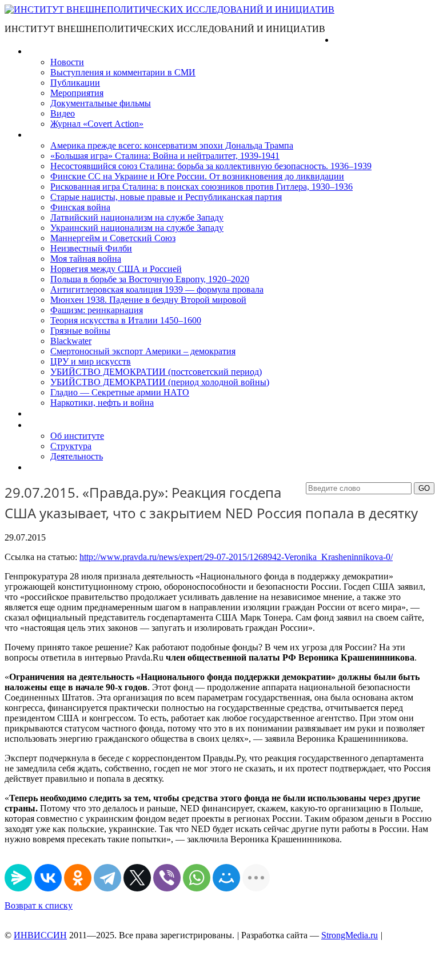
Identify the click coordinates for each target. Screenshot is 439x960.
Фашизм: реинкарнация (96, 310)
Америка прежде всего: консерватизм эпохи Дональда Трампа (171, 145)
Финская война (80, 207)
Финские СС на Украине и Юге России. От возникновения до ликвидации (197, 176)
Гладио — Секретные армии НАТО (119, 392)
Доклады (44, 413)
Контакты (46, 467)
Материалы (50, 51)
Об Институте (54, 424)
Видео (62, 113)
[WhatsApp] (196, 877)
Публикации (75, 82)
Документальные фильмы (100, 103)
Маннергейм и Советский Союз (112, 238)
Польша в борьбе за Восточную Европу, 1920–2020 (149, 279)
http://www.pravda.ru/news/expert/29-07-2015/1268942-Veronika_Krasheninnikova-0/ (236, 557)
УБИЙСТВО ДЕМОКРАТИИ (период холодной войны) (159, 382)
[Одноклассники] (77, 877)
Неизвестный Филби (91, 248)
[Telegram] (107, 877)
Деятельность (76, 456)
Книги (39, 134)
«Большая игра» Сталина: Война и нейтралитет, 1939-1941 (165, 156)
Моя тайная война (85, 258)
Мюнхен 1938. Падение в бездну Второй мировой (148, 300)
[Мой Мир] (226, 877)
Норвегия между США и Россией (116, 269)
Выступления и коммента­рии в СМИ (122, 72)
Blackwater (70, 341)
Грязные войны (80, 330)
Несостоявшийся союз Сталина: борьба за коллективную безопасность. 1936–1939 (211, 166)
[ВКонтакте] (48, 877)
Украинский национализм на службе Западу (137, 228)
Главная (350, 39)
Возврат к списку (39, 905)
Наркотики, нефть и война (102, 402)
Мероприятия (76, 93)
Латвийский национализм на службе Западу (137, 217)
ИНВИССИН (40, 935)
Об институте (77, 436)
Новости (67, 62)
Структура (70, 446)
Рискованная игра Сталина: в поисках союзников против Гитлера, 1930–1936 (201, 186)
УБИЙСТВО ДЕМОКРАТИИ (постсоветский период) (156, 372)
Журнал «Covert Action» (96, 124)
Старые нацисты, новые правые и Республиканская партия (166, 197)
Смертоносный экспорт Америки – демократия (143, 351)
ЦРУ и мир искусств (90, 361)
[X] (137, 877)
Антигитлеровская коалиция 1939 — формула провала (157, 289)
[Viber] (167, 877)
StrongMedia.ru (349, 935)
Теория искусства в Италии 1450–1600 (125, 320)
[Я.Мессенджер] (18, 877)
